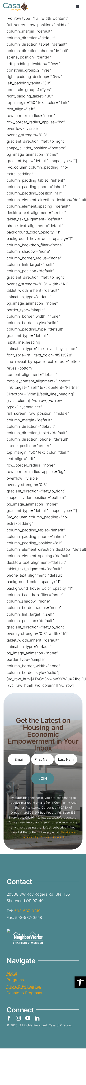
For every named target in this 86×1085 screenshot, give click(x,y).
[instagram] (18, 1018)
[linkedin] (37, 1018)
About (12, 973)
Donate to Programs (24, 993)
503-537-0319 (27, 911)
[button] (80, 982)
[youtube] (27, 1018)
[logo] (15, 4)
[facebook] (9, 1018)
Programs (15, 980)
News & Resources (24, 986)
